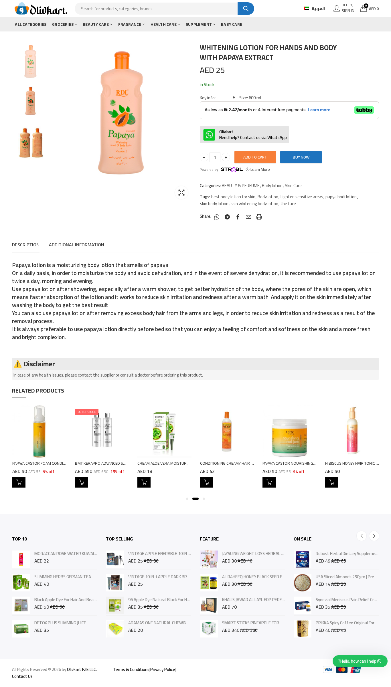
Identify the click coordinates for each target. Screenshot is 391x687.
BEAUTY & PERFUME (241, 185)
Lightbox (181, 192)
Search (246, 8)
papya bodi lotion (341, 196)
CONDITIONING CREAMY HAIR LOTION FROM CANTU (244, 463)
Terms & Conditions (131, 669)
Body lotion (272, 185)
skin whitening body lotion (254, 203)
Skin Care (293, 185)
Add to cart (255, 157)
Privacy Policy (162, 669)
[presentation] (361, 536)
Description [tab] (26, 244)
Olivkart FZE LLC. (82, 669)
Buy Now (301, 157)
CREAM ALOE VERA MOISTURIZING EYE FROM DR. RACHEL (186, 463)
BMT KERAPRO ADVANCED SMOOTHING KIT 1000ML (119, 463)
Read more (81, 482)
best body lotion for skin (233, 196)
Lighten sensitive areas (302, 196)
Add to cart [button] (18, 482)
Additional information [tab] (76, 244)
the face (288, 203)
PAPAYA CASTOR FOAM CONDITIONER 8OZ (48, 463)
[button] (187, 498)
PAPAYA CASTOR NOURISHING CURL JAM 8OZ (300, 463)
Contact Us (22, 676)
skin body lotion (214, 203)
